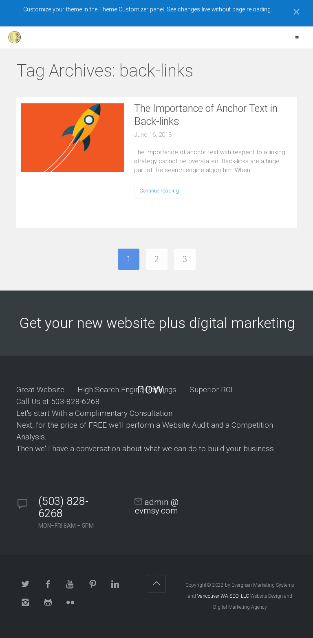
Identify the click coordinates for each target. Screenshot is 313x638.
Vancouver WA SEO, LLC (223, 596)
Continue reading (159, 191)
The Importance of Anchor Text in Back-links (206, 115)
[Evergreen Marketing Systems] (14, 37)
